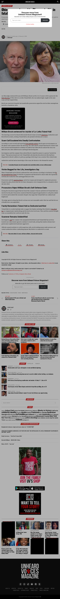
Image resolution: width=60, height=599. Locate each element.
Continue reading (30, 24)
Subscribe (45, 20)
